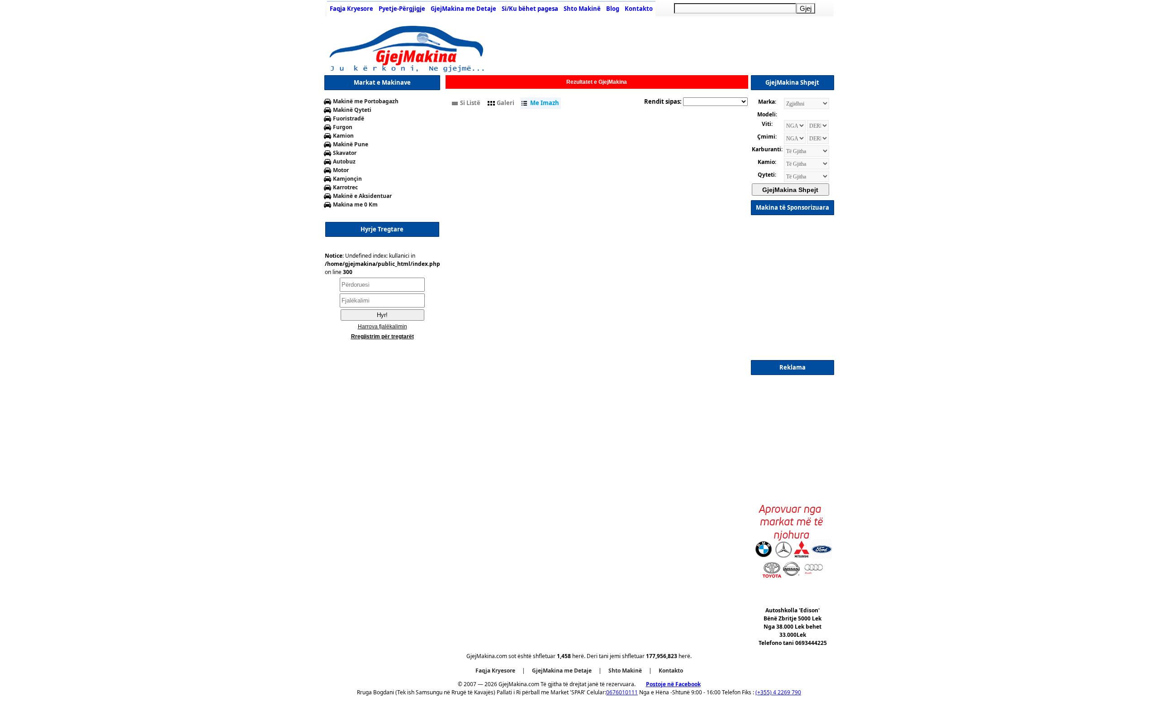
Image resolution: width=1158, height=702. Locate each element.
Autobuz (344, 161)
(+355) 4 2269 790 (778, 692)
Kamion (343, 135)
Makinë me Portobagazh (366, 101)
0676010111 (622, 692)
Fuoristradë (348, 118)
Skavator (344, 153)
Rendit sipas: (663, 101)
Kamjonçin (347, 179)
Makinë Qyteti (352, 110)
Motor (341, 170)
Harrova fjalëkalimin (382, 326)
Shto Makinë (582, 9)
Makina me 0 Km (355, 204)
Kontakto (639, 9)
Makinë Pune (350, 144)
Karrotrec (345, 187)
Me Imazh (544, 103)
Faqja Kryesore (351, 9)
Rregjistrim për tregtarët (382, 336)
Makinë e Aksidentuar (362, 196)
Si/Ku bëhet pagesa (530, 9)
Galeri (505, 103)
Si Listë (470, 103)
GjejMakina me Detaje (463, 9)
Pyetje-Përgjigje (402, 9)
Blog (612, 9)
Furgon (342, 127)
